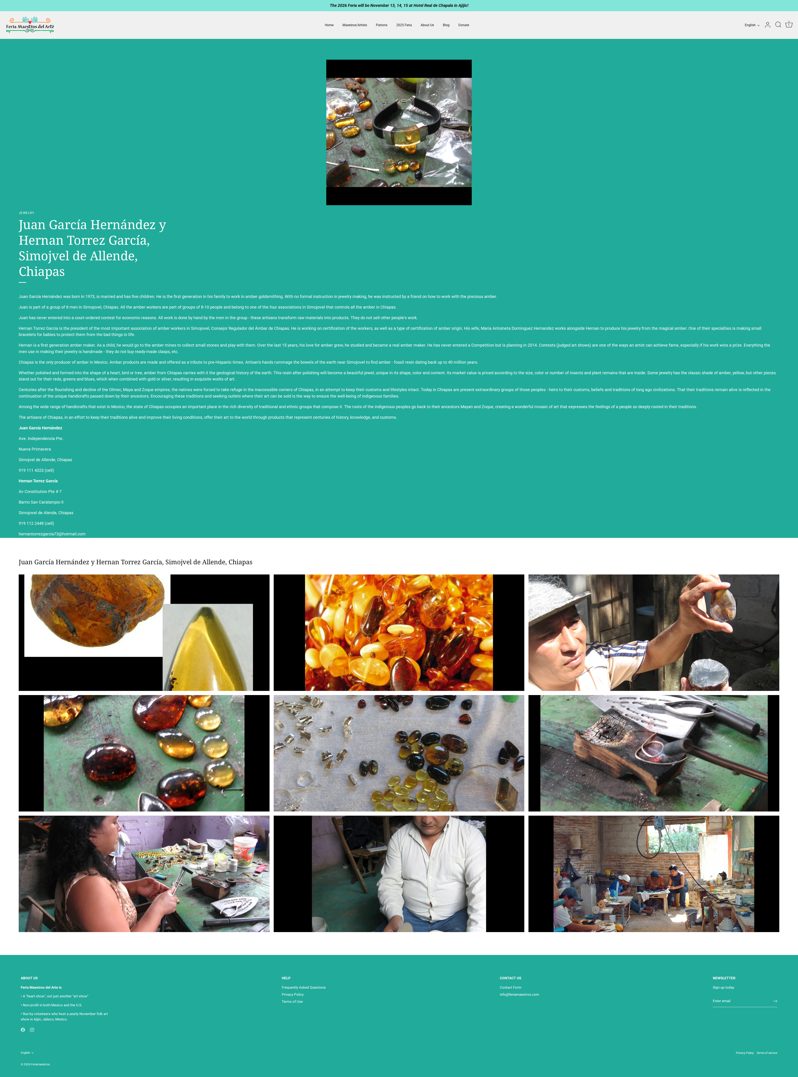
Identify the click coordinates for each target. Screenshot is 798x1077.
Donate (463, 25)
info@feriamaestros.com (519, 994)
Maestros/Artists (354, 25)
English (750, 25)
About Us (427, 25)
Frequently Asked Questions (304, 987)
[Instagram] (32, 1029)
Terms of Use (292, 1001)
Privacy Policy (293, 994)
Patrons (381, 25)
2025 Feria (404, 25)
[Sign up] (775, 1001)
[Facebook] (23, 1029)
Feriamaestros (40, 1064)
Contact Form (510, 987)
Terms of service (766, 1053)
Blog (446, 25)
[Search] (778, 25)
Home (329, 25)
